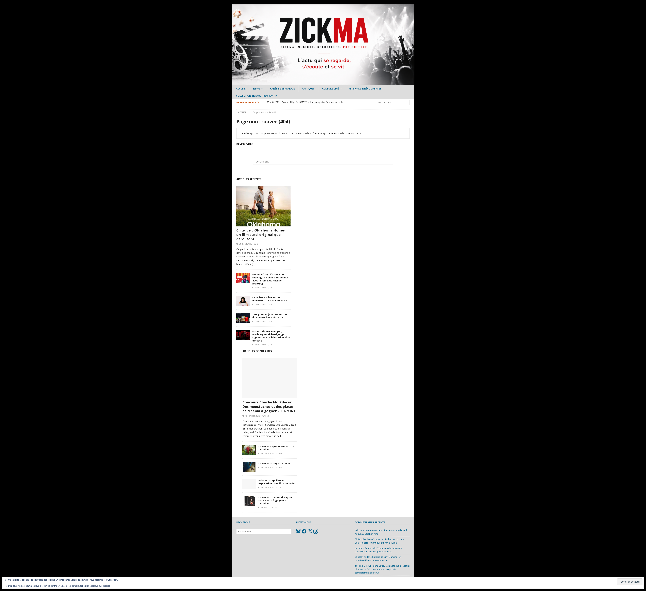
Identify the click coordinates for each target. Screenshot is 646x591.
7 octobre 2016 (267, 453)
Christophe (360, 539)
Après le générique (282, 88)
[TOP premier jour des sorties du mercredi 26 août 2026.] (243, 318)
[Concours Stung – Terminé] (249, 467)
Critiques (308, 88)
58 (280, 487)
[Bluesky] (298, 531)
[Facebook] (304, 531)
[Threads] (316, 531)
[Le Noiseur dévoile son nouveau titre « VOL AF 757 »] (243, 301)
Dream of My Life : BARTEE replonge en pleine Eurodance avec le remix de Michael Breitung (270, 279)
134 (280, 467)
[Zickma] (323, 83)
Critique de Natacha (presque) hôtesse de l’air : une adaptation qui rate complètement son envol (382, 569)
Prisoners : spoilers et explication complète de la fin (276, 482)
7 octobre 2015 (267, 467)
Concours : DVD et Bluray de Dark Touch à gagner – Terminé (275, 500)
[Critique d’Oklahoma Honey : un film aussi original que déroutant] (263, 206)
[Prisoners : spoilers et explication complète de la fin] (249, 484)
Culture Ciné (330, 88)
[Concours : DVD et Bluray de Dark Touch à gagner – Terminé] (249, 501)
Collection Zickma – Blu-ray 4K (256, 95)
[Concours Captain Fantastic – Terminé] (249, 450)
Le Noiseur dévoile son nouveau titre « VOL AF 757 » (269, 299)
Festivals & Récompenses (365, 88)
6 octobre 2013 (267, 487)
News (256, 88)
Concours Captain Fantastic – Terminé (276, 448)
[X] (310, 531)
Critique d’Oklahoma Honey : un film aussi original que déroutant (261, 234)
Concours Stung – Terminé (274, 463)
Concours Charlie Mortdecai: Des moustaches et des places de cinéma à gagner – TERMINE (269, 406)
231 (280, 453)
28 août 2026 (245, 243)
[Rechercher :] (393, 102)
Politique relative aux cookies (96, 585)
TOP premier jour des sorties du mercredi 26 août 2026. (269, 316)
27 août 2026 (260, 321)
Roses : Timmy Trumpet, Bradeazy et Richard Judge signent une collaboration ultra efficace (271, 336)
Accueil (241, 88)
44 (276, 507)
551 (267, 415)
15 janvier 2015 (252, 415)
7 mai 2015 (265, 507)
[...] (281, 436)
